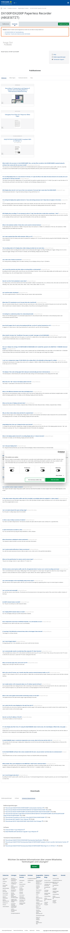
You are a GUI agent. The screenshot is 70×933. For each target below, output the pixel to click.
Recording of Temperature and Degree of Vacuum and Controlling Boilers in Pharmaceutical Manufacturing (17, 89)
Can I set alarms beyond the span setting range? (14, 510)
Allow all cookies (55, 479)
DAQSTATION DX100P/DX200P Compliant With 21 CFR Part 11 (17, 140)
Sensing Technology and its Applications (38, 911)
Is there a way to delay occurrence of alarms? (13, 520)
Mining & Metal (6, 888)
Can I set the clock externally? (10, 590)
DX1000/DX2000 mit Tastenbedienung (14, 32)
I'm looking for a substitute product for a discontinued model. (17, 314)
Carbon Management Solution (14, 910)
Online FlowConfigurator (48, 899)
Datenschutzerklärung (18, 930)
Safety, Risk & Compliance (14, 883)
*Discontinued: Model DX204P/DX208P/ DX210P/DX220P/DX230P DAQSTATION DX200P (27, 811)
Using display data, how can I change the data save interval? (17, 424)
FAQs (55, 54)
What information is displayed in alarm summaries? (15, 539)
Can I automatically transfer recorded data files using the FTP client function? (21, 651)
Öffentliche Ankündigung (22, 897)
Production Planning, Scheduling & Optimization (14, 905)
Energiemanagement (15, 913)
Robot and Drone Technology (38, 907)
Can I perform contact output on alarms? (12, 487)
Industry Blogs (47, 896)
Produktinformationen (32, 878)
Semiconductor (6, 906)
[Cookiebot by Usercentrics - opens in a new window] (59, 452)
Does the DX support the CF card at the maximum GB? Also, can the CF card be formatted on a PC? (26, 325)
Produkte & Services (12, 8)
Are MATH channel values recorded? (11, 602)
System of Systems (38, 892)
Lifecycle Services (21, 892)
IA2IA (37, 894)
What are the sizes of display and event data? (13, 403)
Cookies (26, 930)
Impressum (32, 930)
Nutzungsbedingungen (7, 930)
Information (21, 880)
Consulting (21, 886)
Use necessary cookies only (34, 479)
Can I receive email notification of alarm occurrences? (15, 549)
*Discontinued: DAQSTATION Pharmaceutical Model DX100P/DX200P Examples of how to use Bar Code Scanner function (36, 842)
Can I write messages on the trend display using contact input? (18, 580)
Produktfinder (47, 887)
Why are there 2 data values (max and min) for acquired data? (17, 413)
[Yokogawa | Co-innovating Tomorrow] (6, 2)
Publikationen (30, 880)
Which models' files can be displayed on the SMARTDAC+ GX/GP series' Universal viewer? (24, 763)
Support (55, 875)
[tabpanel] (35, 44)
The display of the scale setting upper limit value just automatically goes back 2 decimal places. (26, 372)
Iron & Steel (5, 895)
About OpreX (38, 890)
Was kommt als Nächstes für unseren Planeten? (39, 882)
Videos (29, 882)
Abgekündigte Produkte (23, 8)
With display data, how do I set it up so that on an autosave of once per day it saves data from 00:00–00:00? (29, 190)
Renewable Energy (5, 886)
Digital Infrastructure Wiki (39, 922)
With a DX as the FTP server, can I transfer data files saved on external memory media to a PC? (26, 672)
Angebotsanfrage (63, 24)
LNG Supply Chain (5, 879)
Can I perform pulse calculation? (10, 292)
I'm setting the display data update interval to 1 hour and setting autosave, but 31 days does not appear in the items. (31, 200)
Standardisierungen (40, 915)
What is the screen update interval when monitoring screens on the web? (20, 695)
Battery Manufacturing (6, 900)
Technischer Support (59, 59)
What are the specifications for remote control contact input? (17, 559)
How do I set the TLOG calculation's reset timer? (14, 281)
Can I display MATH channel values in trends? (13, 611)
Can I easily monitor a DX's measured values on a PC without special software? (22, 684)
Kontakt (34, 866)
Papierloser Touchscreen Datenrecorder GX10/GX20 (17, 34)
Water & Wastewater (5, 897)
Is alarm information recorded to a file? (12, 529)
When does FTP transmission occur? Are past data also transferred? (19, 302)
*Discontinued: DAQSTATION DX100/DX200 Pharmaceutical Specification (23, 840)
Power (4, 883)
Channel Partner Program (46, 903)
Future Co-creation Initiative (38, 918)
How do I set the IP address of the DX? (12, 717)
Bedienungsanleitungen (59, 57)
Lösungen (13, 875)
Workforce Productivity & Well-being (14, 879)
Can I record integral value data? (10, 775)
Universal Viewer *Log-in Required (14, 829)
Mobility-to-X (5, 902)
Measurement (22, 884)
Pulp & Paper (5, 893)
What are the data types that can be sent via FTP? (14, 662)
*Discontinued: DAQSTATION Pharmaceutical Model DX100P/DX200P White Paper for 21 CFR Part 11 (31, 846)
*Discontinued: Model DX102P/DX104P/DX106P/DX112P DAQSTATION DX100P (25, 810)
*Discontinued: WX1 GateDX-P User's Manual (17, 819)
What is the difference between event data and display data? (17, 391)
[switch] (27, 470)
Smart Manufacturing (39, 897)
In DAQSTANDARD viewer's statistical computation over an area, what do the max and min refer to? (27, 740)
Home (4, 8)
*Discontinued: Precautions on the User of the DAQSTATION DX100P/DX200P (25, 817)
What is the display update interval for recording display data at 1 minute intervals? (23, 436)
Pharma (4, 904)
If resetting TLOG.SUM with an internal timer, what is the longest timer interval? (22, 631)
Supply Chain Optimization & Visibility (14, 900)
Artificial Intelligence (38, 903)
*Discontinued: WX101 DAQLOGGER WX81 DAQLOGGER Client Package (23, 821)
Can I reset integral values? (9, 641)
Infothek (30, 875)
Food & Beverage (5, 890)
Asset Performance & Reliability (14, 887)
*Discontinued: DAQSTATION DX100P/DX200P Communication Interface (23, 808)
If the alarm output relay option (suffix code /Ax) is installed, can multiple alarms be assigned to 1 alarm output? (30, 498)
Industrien (5, 875)
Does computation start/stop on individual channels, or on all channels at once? (22, 621)
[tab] (4, 78)
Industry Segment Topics (38, 887)
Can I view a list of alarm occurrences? (12, 259)
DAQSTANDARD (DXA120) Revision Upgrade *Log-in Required (21, 831)
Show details (59, 475)
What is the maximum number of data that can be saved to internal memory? (21, 225)
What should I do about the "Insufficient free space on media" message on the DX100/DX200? (25, 335)
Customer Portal (46, 891)
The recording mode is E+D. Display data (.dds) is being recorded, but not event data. (23, 248)
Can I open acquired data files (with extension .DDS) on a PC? (17, 236)
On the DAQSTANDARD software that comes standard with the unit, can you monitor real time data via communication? (32, 751)
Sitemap (38, 930)
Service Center (47, 880)
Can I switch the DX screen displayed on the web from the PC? (17, 705)
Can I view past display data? (9, 446)
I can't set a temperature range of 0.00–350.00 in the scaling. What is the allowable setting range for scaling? (29, 360)
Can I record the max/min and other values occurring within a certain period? (21, 269)
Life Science (21, 895)
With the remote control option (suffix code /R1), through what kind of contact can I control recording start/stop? (30, 569)
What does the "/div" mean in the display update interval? (16, 381)
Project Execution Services (21, 889)
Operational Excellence (13, 890)
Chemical (5, 881)
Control (20, 882)
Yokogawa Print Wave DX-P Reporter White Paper (17, 115)
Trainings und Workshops (22, 900)
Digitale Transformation (39, 900)
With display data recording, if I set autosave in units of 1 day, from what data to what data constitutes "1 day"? (30, 213)
